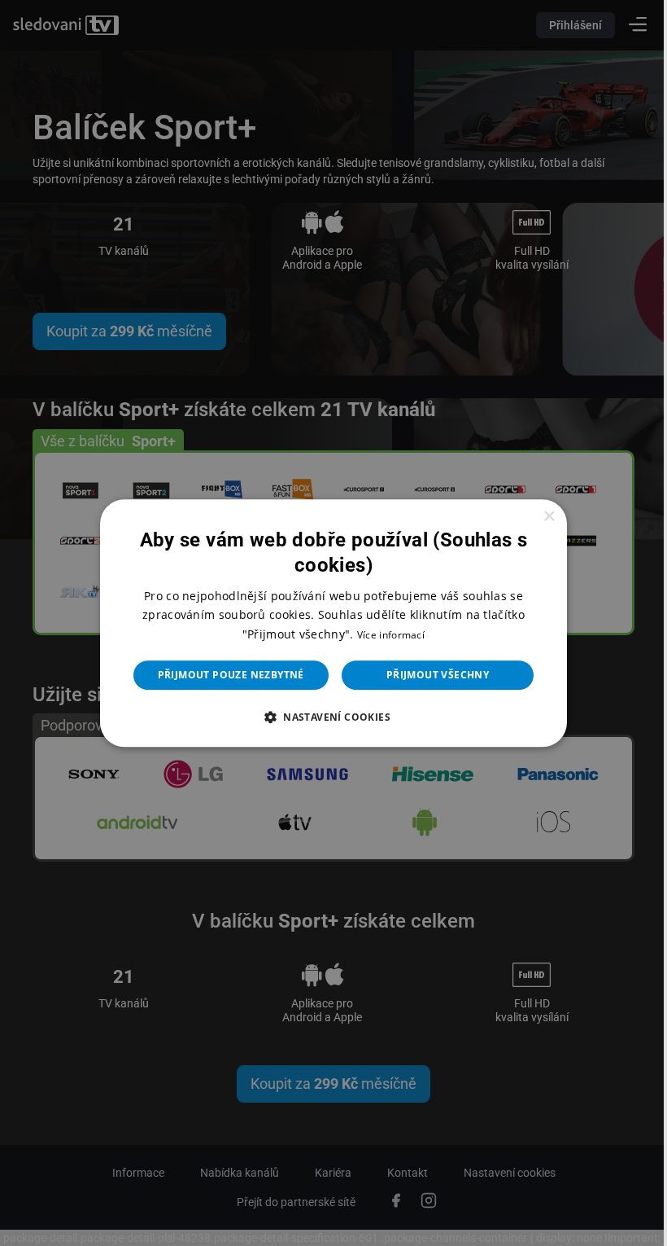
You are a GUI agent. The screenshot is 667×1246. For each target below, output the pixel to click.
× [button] (538, 517)
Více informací (384, 635)
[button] (327, 716)
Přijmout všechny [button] (431, 675)
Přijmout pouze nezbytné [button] (224, 675)
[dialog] (327, 623)
